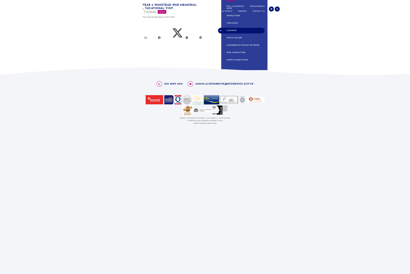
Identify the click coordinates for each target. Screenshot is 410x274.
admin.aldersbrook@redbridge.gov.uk (224, 84)
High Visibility (211, 118)
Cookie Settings (224, 118)
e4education (212, 123)
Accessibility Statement (196, 118)
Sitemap (182, 118)
